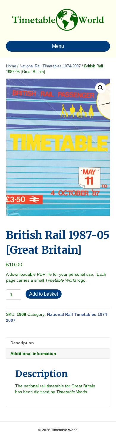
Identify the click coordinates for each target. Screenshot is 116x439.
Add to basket (43, 294)
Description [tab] (22, 342)
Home (11, 66)
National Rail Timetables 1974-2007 (50, 66)
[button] (100, 88)
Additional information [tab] (33, 353)
